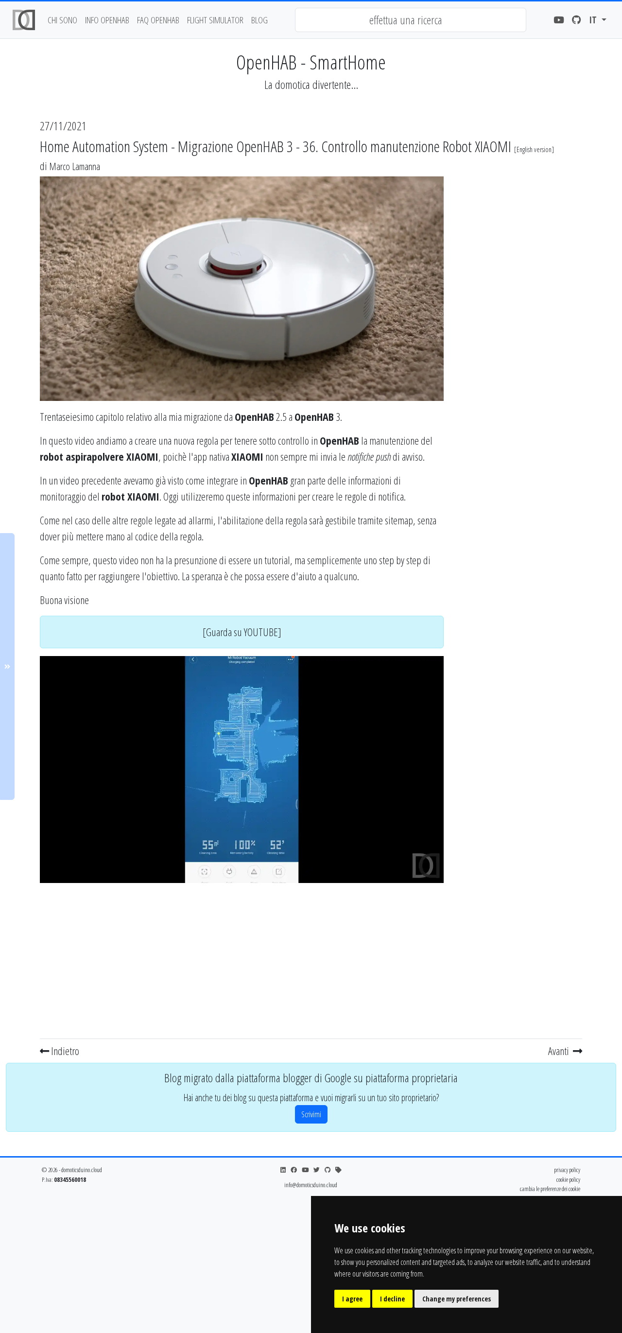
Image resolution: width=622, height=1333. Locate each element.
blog (259, 19)
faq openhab (158, 19)
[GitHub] (576, 20)
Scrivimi (311, 1114)
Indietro (64, 1050)
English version (534, 149)
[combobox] (410, 20)
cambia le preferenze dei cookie (550, 1188)
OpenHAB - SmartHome (311, 62)
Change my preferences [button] (456, 1298)
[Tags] (338, 1170)
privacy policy (567, 1169)
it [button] (594, 19)
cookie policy (568, 1179)
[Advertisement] (242, 959)
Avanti (559, 1050)
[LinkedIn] (283, 1170)
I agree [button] (352, 1298)
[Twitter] (316, 1170)
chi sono (62, 19)
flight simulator (215, 19)
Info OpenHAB (107, 19)
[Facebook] (294, 1170)
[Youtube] (559, 20)
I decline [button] (392, 1298)
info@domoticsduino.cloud (310, 1184)
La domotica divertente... (311, 84)
